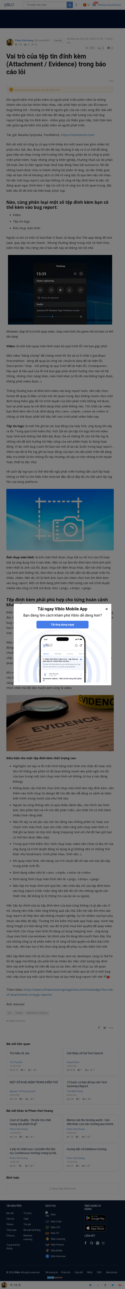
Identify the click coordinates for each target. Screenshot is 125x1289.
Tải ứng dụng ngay (62, 624)
